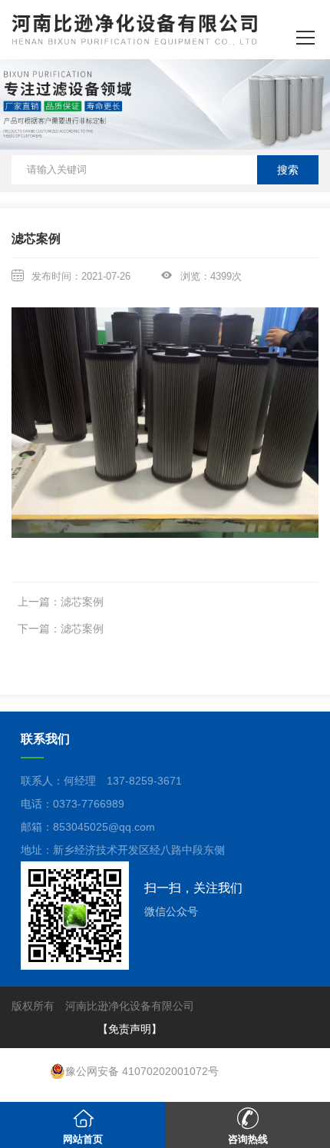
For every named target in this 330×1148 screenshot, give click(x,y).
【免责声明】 (129, 1029)
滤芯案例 (82, 602)
